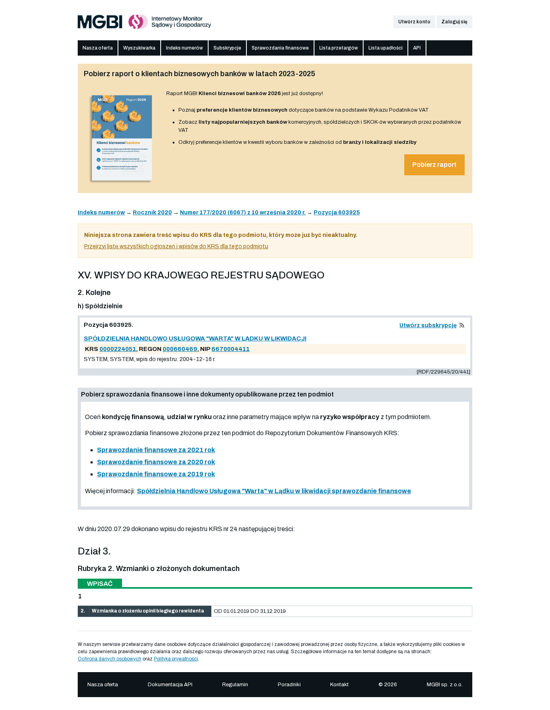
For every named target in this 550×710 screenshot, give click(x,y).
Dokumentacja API (170, 684)
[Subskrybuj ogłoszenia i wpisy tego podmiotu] (462, 325)
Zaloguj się (454, 22)
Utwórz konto (414, 22)
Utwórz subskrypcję (428, 325)
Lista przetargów (338, 48)
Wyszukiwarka (139, 48)
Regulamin (235, 684)
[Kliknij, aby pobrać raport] (122, 184)
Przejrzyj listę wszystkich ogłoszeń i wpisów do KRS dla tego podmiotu (176, 246)
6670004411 (230, 349)
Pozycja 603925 (337, 213)
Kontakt (339, 684)
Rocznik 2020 (152, 213)
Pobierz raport (434, 164)
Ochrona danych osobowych (109, 659)
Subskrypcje (227, 48)
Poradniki (289, 684)
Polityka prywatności (176, 659)
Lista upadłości (385, 48)
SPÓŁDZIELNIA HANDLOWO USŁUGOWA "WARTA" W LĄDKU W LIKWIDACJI (195, 338)
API (417, 48)
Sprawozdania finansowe (280, 48)
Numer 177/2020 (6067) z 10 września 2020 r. (243, 213)
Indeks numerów (184, 48)
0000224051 (117, 349)
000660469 (180, 349)
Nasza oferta (98, 48)
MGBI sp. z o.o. (445, 684)
